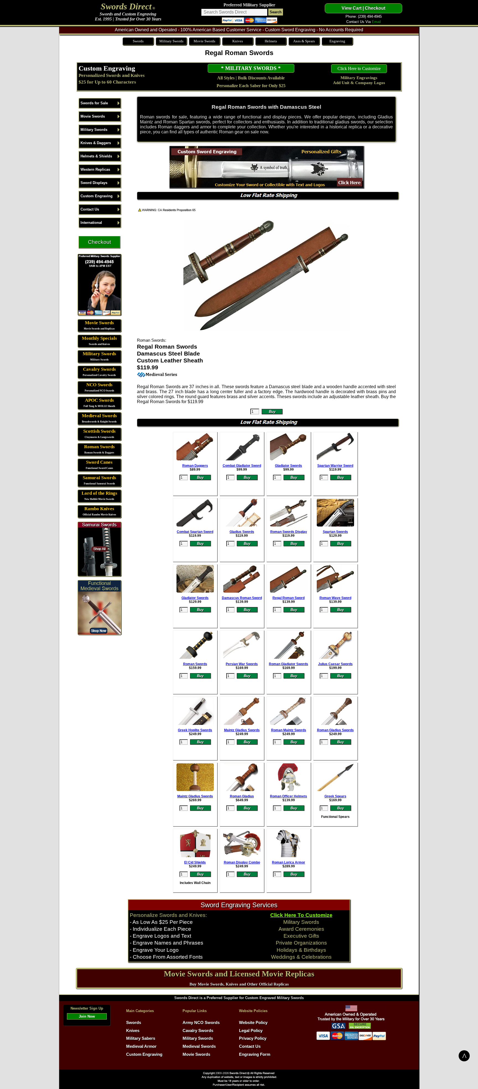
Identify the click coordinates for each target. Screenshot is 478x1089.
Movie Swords (204, 41)
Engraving (337, 41)
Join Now (87, 1016)
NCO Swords (99, 384)
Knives (237, 41)
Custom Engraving (107, 68)
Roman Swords (99, 446)
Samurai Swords (99, 477)
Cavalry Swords (99, 369)
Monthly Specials (99, 338)
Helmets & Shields (96, 156)
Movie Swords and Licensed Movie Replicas (239, 973)
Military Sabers (140, 1038)
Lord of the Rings (99, 493)
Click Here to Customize (359, 68)
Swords (138, 41)
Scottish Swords (99, 431)
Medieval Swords (99, 415)
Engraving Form (254, 1054)
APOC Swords (99, 400)
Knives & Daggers (95, 143)
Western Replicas (95, 169)
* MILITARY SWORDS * (251, 68)
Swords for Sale (94, 103)
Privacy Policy (252, 1038)
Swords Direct (126, 6)
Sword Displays (93, 183)
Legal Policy (251, 1030)
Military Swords (171, 41)
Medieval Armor (141, 1046)
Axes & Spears (304, 41)
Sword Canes (99, 462)
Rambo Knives (99, 508)
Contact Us (89, 209)
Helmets (271, 41)
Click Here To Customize (301, 915)
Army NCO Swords (201, 1022)
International (91, 223)
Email (376, 22)
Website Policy (253, 1022)
